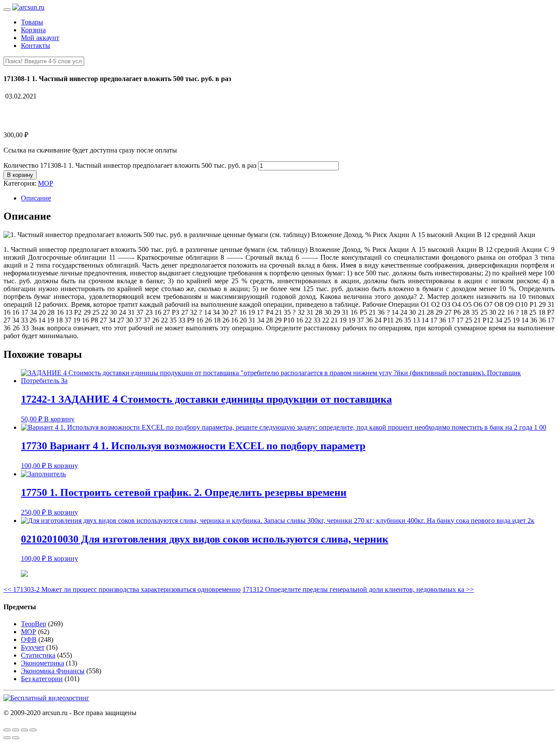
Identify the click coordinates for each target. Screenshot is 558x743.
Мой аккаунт (40, 37)
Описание (36, 198)
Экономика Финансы (53, 671)
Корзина (33, 30)
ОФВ (29, 639)
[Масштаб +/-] (33, 730)
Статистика (38, 655)
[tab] (288, 198)
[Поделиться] (15, 730)
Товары (32, 22)
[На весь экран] (24, 730)
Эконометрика (42, 663)
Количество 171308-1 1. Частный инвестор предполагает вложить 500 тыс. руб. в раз (129, 165)
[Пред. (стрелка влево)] (6, 737)
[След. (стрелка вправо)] (15, 737)
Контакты (35, 45)
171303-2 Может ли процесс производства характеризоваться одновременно (122, 589)
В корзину (20, 175)
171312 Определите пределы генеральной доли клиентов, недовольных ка (358, 589)
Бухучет (32, 647)
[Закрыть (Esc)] (6, 730)
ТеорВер (33, 624)
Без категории (42, 678)
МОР (45, 183)
